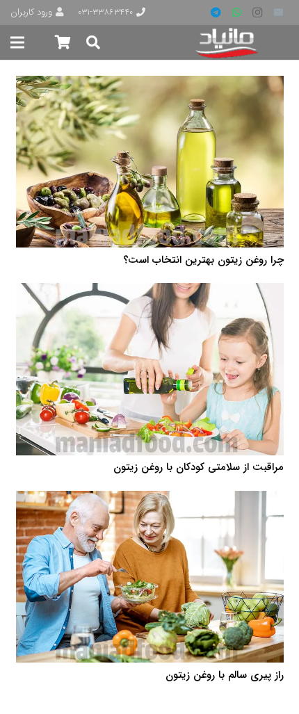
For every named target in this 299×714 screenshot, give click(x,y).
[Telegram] (215, 12)
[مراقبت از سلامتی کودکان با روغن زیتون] (150, 292)
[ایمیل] (278, 12)
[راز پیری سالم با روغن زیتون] (150, 500)
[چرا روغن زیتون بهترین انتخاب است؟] (150, 84)
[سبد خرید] (62, 42)
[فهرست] (17, 42)
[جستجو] (93, 42)
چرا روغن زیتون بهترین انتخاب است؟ (203, 260)
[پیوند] (228, 42)
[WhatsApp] (236, 12)
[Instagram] (257, 12)
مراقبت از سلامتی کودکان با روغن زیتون (198, 467)
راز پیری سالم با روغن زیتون (224, 675)
